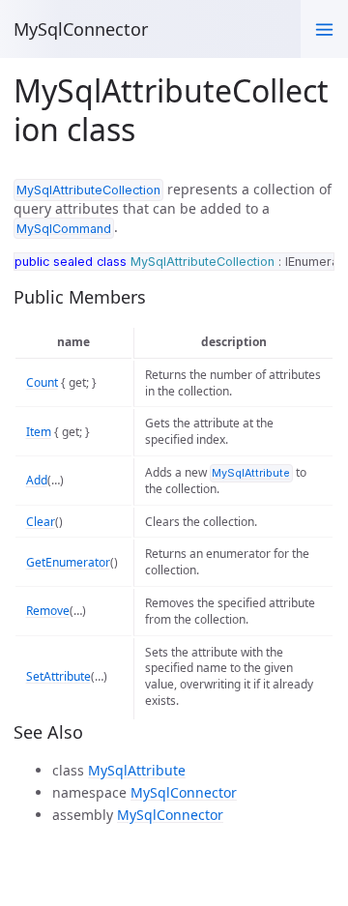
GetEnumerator (68, 562)
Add (36, 480)
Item (38, 432)
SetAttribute (58, 676)
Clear (40, 521)
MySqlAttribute (137, 770)
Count (42, 382)
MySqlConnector (81, 29)
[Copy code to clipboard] (314, 270)
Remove (48, 610)
